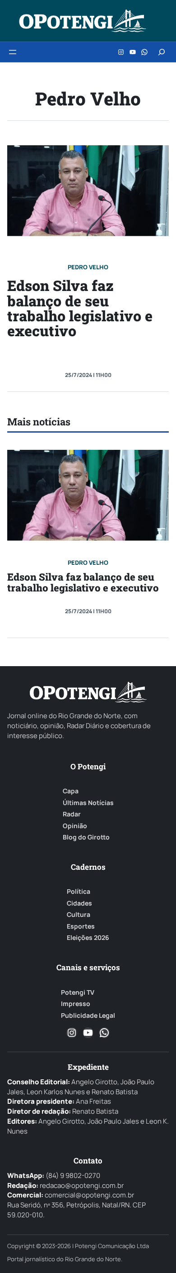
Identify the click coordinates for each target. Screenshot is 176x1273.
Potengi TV (77, 992)
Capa (71, 791)
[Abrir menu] (12, 52)
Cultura (78, 915)
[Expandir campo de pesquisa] (161, 52)
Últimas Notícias (88, 803)
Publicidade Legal (88, 1015)
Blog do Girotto (86, 837)
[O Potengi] (82, 20)
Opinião (75, 826)
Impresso (75, 1004)
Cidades (79, 903)
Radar (72, 814)
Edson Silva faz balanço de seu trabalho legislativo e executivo (80, 308)
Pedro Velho (88, 267)
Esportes (81, 926)
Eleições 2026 (88, 938)
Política (78, 891)
